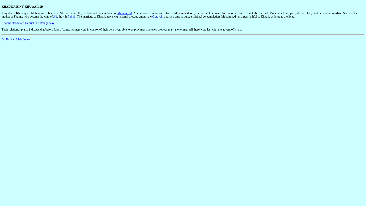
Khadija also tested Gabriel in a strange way (28, 23)
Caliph (71, 16)
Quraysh (157, 16)
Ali (55, 16)
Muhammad (124, 13)
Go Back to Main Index (16, 39)
